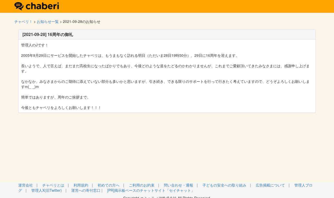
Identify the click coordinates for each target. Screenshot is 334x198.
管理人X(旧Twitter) (46, 190)
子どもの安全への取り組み (224, 185)
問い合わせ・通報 (178, 185)
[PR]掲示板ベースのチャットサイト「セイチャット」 (151, 190)
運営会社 (25, 185)
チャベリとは (53, 185)
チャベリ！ (23, 21)
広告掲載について (270, 185)
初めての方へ (109, 185)
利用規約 (81, 185)
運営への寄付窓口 (85, 190)
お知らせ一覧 (48, 21)
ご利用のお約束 (141, 185)
